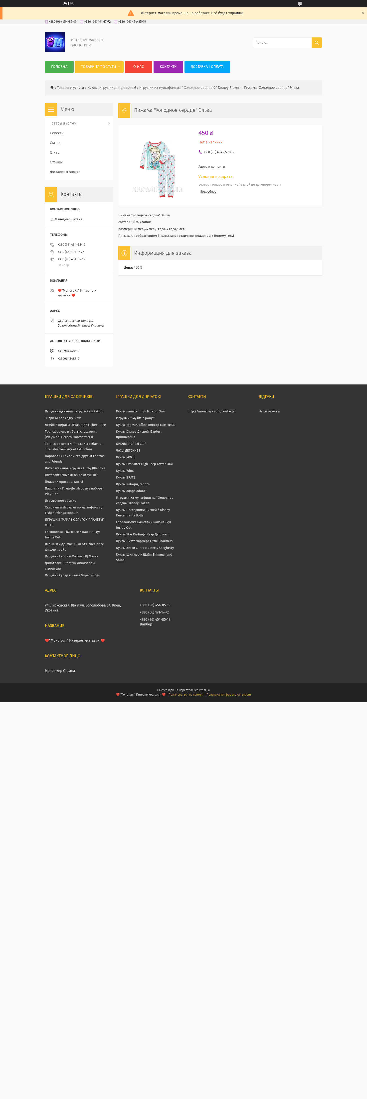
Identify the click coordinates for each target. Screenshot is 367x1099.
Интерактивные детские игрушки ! (71, 475)
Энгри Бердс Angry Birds (63, 418)
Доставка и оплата (65, 172)
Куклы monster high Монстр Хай (140, 411)
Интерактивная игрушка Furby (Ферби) (75, 468)
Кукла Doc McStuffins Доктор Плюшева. (145, 425)
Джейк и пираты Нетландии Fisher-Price (75, 425)
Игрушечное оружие (60, 500)
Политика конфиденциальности (228, 694)
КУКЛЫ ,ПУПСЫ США (131, 444)
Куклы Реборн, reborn (133, 484)
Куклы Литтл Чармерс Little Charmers (144, 541)
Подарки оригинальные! (64, 482)
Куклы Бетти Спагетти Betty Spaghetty (145, 548)
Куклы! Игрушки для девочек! (112, 88)
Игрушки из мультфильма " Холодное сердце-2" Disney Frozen (189, 88)
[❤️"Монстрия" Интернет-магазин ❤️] (55, 51)
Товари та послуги (98, 67)
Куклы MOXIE (125, 457)
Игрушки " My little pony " (135, 418)
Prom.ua (204, 690)
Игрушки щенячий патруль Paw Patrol (74, 411)
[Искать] (317, 42)
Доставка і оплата (207, 67)
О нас (138, 67)
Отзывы (56, 162)
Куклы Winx (125, 471)
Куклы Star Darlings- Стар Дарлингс (142, 534)
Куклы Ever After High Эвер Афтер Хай (144, 464)
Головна (59, 67)
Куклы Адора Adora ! (131, 491)
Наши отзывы (269, 411)
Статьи (55, 143)
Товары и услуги (70, 88)
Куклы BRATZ (125, 477)
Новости (56, 133)
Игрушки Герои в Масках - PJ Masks (71, 556)
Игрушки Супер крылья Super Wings (72, 575)
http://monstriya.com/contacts (210, 411)
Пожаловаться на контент (186, 694)
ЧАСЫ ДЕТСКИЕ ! (128, 450)
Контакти (168, 67)
